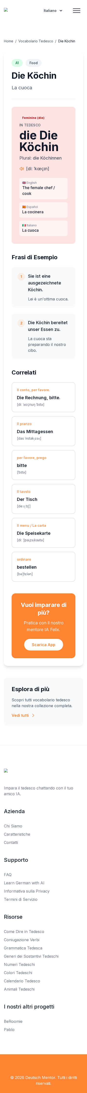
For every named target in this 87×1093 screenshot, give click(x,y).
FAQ (8, 874)
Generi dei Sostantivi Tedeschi (31, 956)
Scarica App (43, 644)
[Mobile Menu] (76, 11)
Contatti (11, 842)
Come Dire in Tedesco (24, 931)
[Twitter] (43, 1064)
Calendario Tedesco (22, 980)
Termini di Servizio (20, 899)
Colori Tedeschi (18, 972)
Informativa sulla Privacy (27, 891)
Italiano (50, 10)
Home (8, 41)
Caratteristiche (17, 834)
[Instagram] (54, 1064)
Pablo (9, 1029)
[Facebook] (33, 1064)
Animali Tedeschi (19, 989)
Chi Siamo (13, 826)
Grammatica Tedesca (23, 948)
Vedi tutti (20, 715)
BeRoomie (13, 1021)
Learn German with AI (24, 882)
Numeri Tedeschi (19, 964)
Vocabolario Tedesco (35, 41)
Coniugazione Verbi (21, 939)
